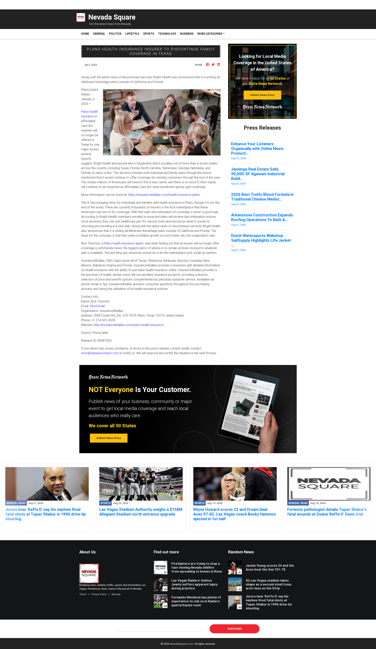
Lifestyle (132, 33)
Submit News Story (262, 95)
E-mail (121, 629)
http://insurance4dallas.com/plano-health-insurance (129, 325)
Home (86, 33)
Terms (83, 594)
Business (186, 33)
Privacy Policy (99, 594)
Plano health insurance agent (123, 243)
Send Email (97, 306)
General (99, 33)
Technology (167, 33)
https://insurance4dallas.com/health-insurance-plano (164, 195)
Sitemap (116, 594)
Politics (115, 33)
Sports (148, 33)
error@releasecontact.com (100, 353)
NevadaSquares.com (181, 643)
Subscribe (234, 628)
